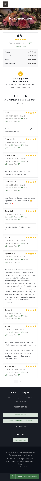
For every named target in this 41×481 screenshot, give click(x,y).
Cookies (16, 467)
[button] (35, 3)
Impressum (12, 459)
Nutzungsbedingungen (26, 459)
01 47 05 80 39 (20, 401)
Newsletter (20, 440)
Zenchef (29, 455)
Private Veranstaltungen (20, 421)
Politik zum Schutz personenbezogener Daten (22, 462)
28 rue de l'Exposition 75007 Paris (23, 398)
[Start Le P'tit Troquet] (5, 4)
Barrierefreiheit (25, 467)
